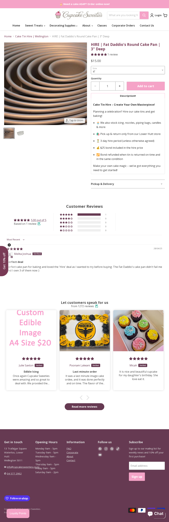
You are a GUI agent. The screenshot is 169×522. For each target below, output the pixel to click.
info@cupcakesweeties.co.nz (23, 467)
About (86, 25)
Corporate (72, 452)
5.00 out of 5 (38, 220)
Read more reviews (84, 406)
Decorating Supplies (63, 25)
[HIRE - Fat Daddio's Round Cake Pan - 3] (9, 133)
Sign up (137, 477)
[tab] (128, 95)
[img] (15, 249)
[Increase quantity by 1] (120, 86)
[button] (99, 54)
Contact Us (147, 25)
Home (16, 25)
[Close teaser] (9, 245)
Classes (102, 25)
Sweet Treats (34, 25)
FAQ (69, 448)
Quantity (96, 78)
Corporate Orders (123, 25)
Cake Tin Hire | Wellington (31, 36)
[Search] (144, 15)
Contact (71, 460)
